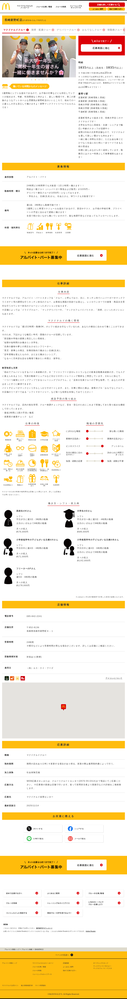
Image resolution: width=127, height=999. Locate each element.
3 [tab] (39, 80)
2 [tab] (35, 80)
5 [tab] (46, 80)
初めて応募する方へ (116, 9)
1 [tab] (31, 80)
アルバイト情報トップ (9, 963)
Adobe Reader (91, 931)
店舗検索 (66, 963)
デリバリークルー (67, 30)
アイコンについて (114, 678)
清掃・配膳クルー (41, 30)
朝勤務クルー (115, 30)
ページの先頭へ (62, 955)
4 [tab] (43, 80)
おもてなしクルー (92, 30)
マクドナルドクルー (14, 30)
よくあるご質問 (98, 9)
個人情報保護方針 (27, 985)
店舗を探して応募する (107, 5)
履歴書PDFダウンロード (44, 928)
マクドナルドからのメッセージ (25, 6)
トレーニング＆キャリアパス (76, 6)
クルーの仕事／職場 (44, 7)
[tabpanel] (39, 56)
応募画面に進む (101, 48)
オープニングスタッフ (100, 963)
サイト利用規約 (40, 985)
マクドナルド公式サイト (10, 985)
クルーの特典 (61, 7)
